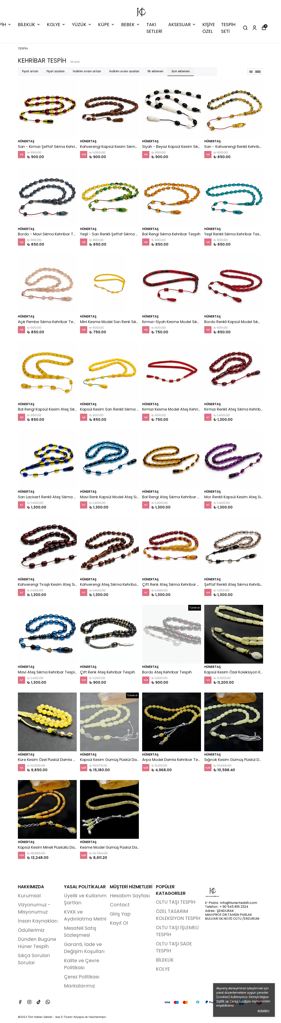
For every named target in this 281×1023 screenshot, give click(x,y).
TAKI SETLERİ (154, 28)
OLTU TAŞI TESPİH (175, 902)
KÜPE (103, 24)
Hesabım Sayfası (130, 895)
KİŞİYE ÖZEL (208, 28)
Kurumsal (29, 895)
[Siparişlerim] (254, 27)
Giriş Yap (120, 914)
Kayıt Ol (119, 923)
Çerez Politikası (81, 977)
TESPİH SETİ (228, 28)
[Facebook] (20, 1002)
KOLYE (53, 24)
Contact (120, 904)
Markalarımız (79, 986)
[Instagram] (29, 1002)
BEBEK (128, 24)
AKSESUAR (179, 24)
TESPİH (23, 48)
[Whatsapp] (48, 1002)
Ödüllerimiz (31, 930)
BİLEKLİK (26, 24)
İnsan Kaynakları (38, 921)
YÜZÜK (79, 24)
